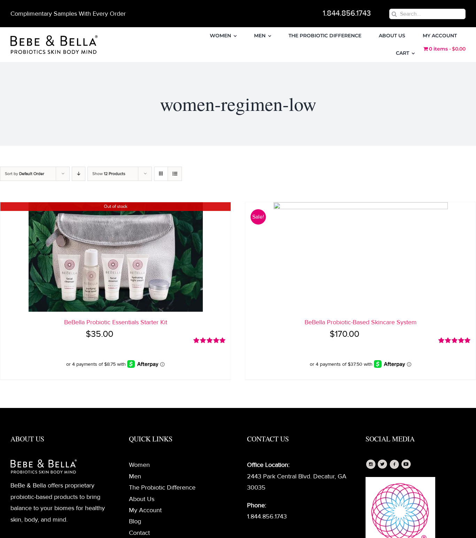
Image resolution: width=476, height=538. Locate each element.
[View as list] (175, 174)
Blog (135, 521)
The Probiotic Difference (162, 487)
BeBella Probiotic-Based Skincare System (361, 322)
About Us (141, 499)
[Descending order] (78, 174)
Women (139, 465)
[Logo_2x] (54, 38)
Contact (139, 533)
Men (135, 476)
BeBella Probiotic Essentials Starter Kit (115, 322)
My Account (145, 510)
